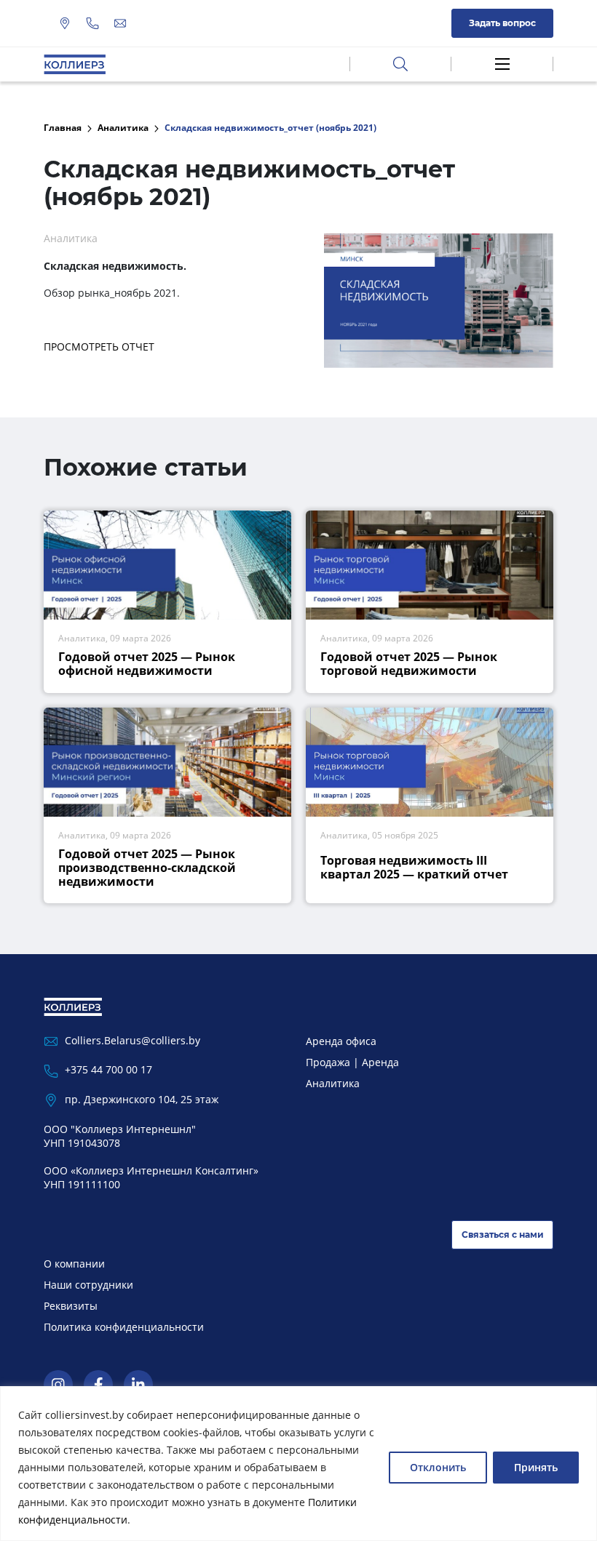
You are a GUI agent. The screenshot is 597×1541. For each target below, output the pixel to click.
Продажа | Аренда (352, 1062)
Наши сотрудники (88, 1285)
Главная (63, 127)
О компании (74, 1263)
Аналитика (123, 127)
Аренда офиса (341, 1041)
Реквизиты (71, 1306)
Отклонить (438, 1467)
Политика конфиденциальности (124, 1327)
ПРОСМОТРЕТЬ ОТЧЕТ (99, 346)
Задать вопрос (502, 22)
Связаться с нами (503, 1234)
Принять (536, 1467)
